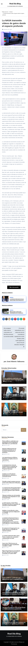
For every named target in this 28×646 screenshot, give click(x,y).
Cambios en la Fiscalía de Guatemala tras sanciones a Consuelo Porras (9, 475)
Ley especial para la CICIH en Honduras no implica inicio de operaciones (10, 459)
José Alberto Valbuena (15, 361)
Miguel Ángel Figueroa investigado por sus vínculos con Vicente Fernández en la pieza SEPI (11, 552)
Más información (14, 287)
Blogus (21, 642)
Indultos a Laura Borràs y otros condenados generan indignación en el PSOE (11, 512)
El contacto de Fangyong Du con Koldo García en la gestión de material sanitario (10, 529)
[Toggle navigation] (2, 4)
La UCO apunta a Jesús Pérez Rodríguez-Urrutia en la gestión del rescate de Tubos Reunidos (11, 504)
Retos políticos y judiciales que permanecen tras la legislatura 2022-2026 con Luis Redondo (13, 380)
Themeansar (14, 644)
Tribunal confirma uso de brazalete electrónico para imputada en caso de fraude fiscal (11, 496)
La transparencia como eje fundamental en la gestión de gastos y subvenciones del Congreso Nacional (13, 624)
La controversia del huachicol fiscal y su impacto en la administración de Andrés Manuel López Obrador (11, 489)
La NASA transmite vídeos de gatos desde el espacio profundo (14, 23)
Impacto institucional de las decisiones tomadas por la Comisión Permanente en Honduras (13, 396)
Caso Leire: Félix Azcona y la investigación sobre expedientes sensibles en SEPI (10, 544)
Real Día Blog (15, 4)
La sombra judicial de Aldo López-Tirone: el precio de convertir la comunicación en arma (11, 537)
